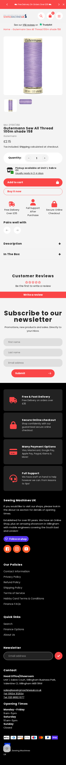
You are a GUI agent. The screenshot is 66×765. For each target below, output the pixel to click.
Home (7, 29)
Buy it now (14, 191)
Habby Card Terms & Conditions (24, 598)
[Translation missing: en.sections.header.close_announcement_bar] (63, 4)
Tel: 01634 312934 (14, 693)
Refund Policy (12, 582)
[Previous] (7, 4)
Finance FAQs (12, 604)
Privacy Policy (12, 577)
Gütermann (10, 136)
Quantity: (14, 158)
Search (8, 624)
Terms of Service (14, 593)
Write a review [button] (33, 295)
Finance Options (14, 629)
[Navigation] (59, 15)
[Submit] (58, 656)
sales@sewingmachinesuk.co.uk (22, 690)
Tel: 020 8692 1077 (14, 697)
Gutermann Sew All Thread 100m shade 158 (37, 29)
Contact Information (17, 571)
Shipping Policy (13, 588)
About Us (9, 635)
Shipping (25, 146)
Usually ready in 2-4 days (29, 173)
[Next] (58, 4)
